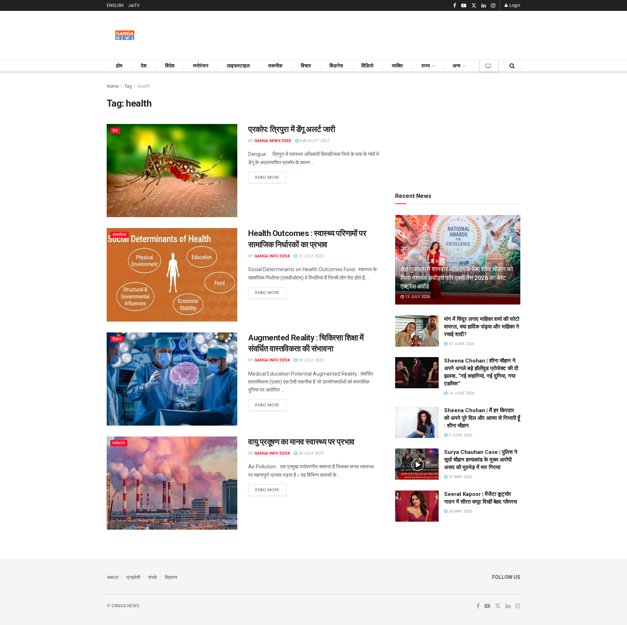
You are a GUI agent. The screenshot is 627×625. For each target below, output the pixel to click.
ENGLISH (115, 5)
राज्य (425, 66)
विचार (306, 66)
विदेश (170, 66)
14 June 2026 (460, 393)
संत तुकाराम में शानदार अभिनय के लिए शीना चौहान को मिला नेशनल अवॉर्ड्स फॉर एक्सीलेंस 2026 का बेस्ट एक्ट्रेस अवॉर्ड (457, 277)
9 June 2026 (459, 435)
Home (113, 86)
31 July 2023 (310, 256)
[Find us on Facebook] (454, 5)
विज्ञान (117, 339)
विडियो (367, 66)
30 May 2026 (459, 511)
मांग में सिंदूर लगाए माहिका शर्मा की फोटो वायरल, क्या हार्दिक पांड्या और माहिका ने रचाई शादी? (481, 327)
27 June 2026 (460, 344)
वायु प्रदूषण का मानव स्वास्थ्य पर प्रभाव (301, 441)
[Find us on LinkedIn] (483, 5)
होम (119, 66)
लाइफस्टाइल (238, 66)
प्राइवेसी (133, 577)
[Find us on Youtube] (463, 5)
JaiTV (134, 5)
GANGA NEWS (125, 605)
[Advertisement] (388, 34)
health (144, 86)
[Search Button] (512, 65)
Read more (270, 177)
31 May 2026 (459, 477)
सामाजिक (119, 234)
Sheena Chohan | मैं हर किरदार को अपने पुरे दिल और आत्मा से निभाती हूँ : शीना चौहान (482, 418)
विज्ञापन (171, 577)
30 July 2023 (310, 360)
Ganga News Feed (272, 140)
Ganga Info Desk (272, 256)
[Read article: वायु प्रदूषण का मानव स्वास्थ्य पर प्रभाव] (172, 483)
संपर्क (152, 577)
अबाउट (113, 577)
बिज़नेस (336, 66)
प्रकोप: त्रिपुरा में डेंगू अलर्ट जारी (291, 129)
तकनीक (275, 66)
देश (144, 66)
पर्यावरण (118, 443)
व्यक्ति (397, 66)
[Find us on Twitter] (473, 5)
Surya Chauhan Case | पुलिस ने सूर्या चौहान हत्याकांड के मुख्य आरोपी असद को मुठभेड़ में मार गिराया (480, 460)
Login (514, 5)
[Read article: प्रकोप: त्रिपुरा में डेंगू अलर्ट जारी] (172, 170)
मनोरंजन (200, 66)
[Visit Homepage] (125, 35)
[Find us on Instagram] (493, 5)
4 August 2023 (314, 140)
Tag (128, 86)
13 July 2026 (417, 296)
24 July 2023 (310, 453)
